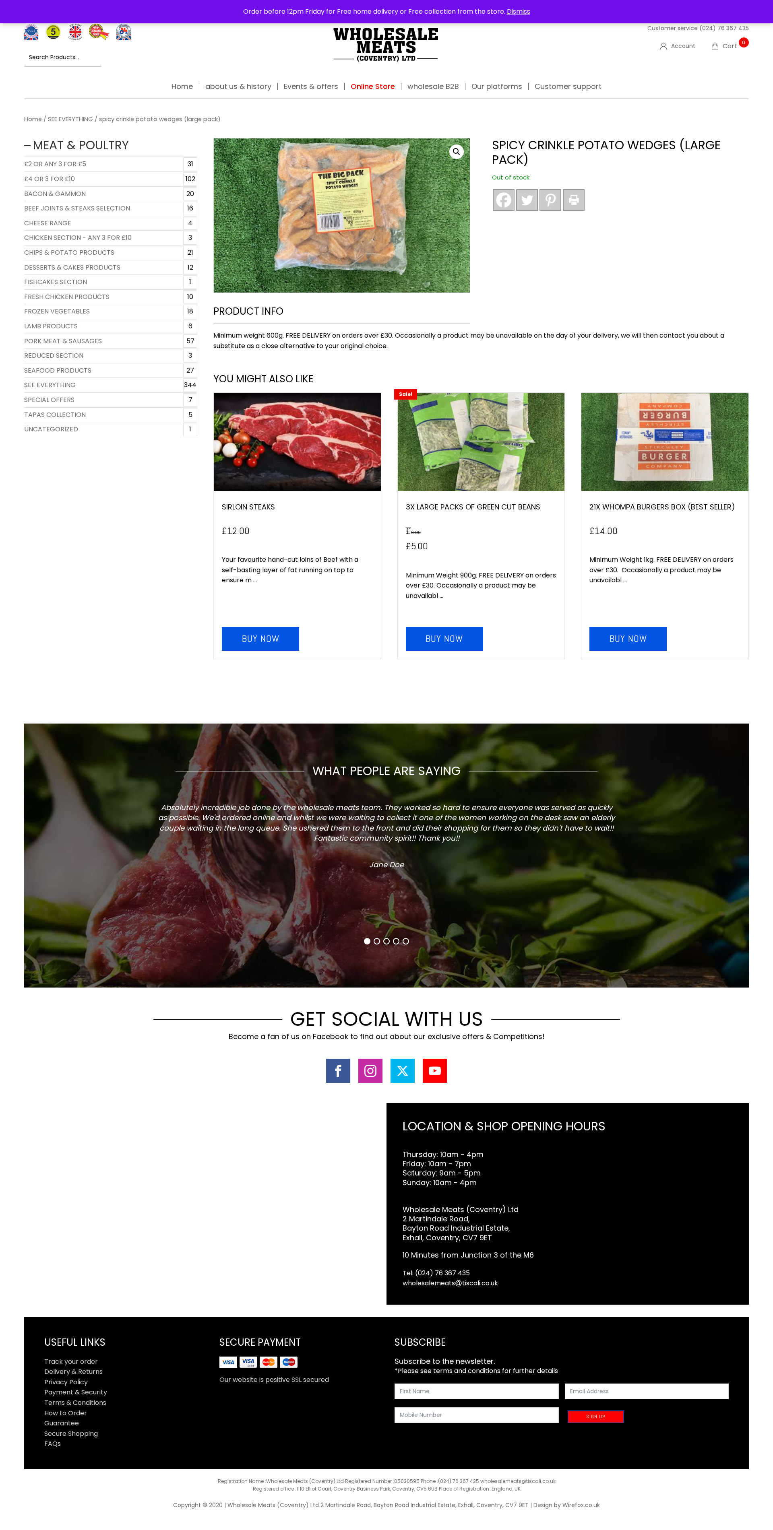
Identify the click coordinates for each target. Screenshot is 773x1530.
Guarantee (61, 1423)
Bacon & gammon (55, 193)
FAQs (52, 1443)
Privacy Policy (66, 1382)
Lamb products (51, 326)
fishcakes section (55, 282)
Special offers (49, 399)
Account (683, 46)
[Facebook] (504, 200)
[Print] (574, 200)
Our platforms (496, 86)
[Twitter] (527, 200)
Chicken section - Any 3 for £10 (78, 237)
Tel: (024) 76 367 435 (436, 1273)
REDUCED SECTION (53, 355)
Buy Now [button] (260, 638)
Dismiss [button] (518, 11)
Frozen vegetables (57, 311)
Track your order (71, 1361)
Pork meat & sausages (63, 341)
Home (182, 86)
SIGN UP (595, 1416)
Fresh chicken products (67, 296)
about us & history (238, 86)
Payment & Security (75, 1392)
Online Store (373, 86)
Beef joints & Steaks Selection (77, 208)
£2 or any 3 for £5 (55, 164)
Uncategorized (51, 429)
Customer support (568, 86)
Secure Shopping (71, 1433)
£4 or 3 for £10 (49, 179)
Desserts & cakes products (72, 267)
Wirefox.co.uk (581, 1505)
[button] (456, 151)
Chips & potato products (69, 252)
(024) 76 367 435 (724, 28)
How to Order (65, 1413)
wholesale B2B (433, 86)
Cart (734, 46)
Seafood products (57, 370)
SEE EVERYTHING (70, 119)
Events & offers (311, 86)
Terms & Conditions (75, 1402)
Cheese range (47, 223)
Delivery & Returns (73, 1371)
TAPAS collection (55, 414)
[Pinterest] (550, 200)
